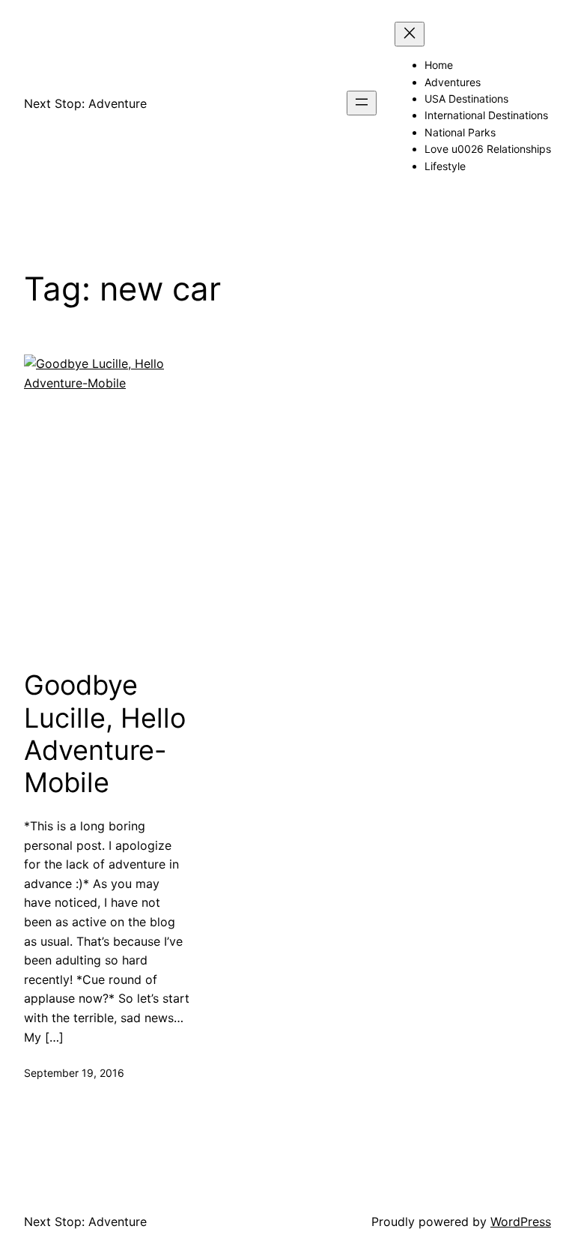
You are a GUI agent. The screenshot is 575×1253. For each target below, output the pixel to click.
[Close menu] (410, 34)
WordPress (520, 1221)
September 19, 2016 (74, 1072)
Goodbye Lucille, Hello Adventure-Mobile (105, 734)
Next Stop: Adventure (85, 103)
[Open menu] (362, 103)
